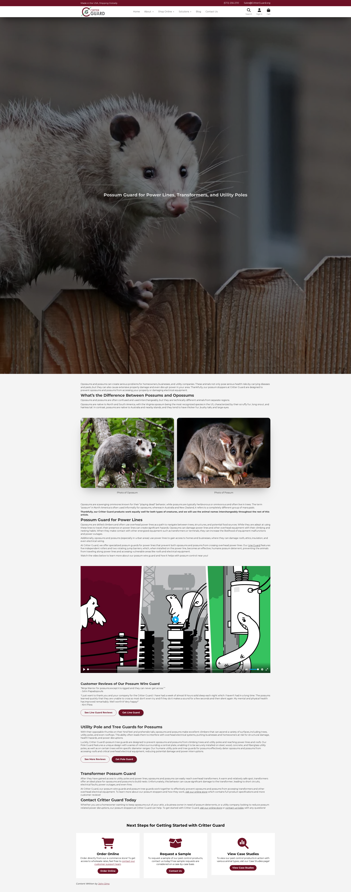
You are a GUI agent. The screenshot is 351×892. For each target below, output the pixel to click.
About (147, 11)
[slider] (162, 669)
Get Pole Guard (124, 759)
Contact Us (212, 11)
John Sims (104, 883)
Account (259, 11)
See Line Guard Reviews (98, 712)
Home (136, 11)
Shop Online (165, 11)
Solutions (184, 11)
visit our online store (196, 792)
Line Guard (254, 545)
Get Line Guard (131, 712)
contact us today (234, 808)
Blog (198, 11)
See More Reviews (95, 759)
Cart (268, 11)
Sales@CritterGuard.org (257, 3)
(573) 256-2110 (231, 3)
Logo (93, 11)
